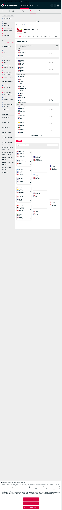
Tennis (20, 24)
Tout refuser (31, 503)
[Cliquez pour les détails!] (37, 53)
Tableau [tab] (19, 140)
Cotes (24, 36)
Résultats (39, 36)
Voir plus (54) (5, 109)
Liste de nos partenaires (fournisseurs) (10, 494)
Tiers (54, 489)
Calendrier (47, 36)
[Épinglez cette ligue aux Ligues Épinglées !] (37, 29)
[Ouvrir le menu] (58, 5)
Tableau (54, 36)
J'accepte (31, 499)
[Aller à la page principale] (10, 5)
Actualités (31, 36)
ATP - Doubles (29, 24)
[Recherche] (51, 5)
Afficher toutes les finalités (30, 507)
